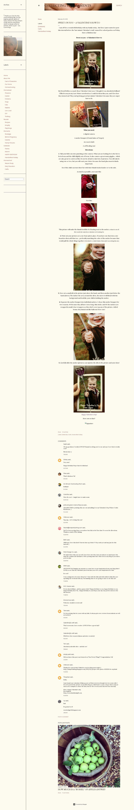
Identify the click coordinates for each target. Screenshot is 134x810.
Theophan (66, 677)
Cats (6, 105)
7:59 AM (65, 454)
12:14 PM (65, 522)
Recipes (7, 122)
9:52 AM (65, 628)
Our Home (8, 84)
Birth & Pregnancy (11, 137)
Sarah (65, 444)
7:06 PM (65, 581)
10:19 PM (65, 695)
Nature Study (9, 163)
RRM (65, 566)
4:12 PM (65, 659)
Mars (65, 473)
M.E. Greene (67, 586)
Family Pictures (10, 143)
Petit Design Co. (68, 552)
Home (6, 75)
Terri (64, 644)
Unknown (66, 517)
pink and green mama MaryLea (73, 505)
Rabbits (7, 108)
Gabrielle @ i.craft (68, 623)
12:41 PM (65, 547)
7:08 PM (65, 595)
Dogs (6, 102)
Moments (7, 131)
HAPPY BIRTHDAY (11, 154)
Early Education (10, 166)
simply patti (67, 654)
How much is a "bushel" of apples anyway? (81, 789)
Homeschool (8, 160)
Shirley (65, 459)
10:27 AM (65, 499)
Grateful (7, 140)
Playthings (8, 128)
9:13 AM (65, 617)
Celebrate (7, 146)
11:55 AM (65, 649)
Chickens (8, 99)
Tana (64, 610)
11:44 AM (65, 512)
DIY (6, 113)
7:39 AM (65, 605)
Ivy (64, 701)
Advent (7, 151)
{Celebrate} (41, 26)
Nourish (6, 119)
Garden (7, 96)
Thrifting (7, 116)
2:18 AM (65, 712)
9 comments (65, 792)
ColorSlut (66, 494)
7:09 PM (65, 672)
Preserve (8, 93)
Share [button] (40, 19)
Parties (7, 149)
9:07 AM (65, 468)
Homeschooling (10, 87)
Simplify (7, 125)
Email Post (65, 432)
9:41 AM (65, 489)
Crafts (40, 29)
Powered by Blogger (81, 804)
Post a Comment (63, 716)
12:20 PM (65, 534)
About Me (7, 78)
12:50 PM (65, 560)
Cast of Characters (10, 81)
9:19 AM (65, 478)
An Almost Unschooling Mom (72, 484)
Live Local (8, 110)
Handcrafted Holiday (44, 31)
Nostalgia (8, 134)
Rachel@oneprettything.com (72, 527)
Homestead (7, 90)
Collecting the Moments (67, 5)
